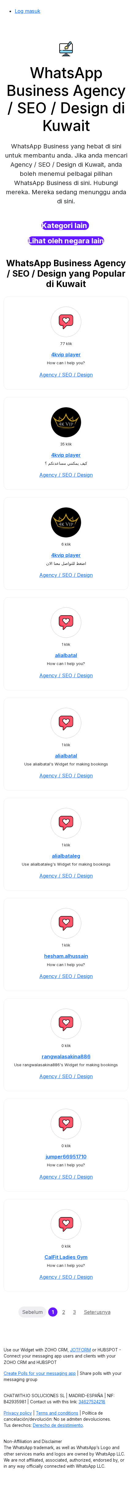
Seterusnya (97, 1312)
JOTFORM (80, 1349)
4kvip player (66, 354)
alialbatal (66, 655)
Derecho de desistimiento (58, 1425)
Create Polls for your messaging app (40, 1373)
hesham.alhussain (66, 956)
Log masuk (27, 11)
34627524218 (92, 1401)
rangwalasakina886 (66, 1056)
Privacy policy (18, 1413)
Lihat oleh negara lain (66, 240)
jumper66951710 (66, 1157)
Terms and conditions (57, 1413)
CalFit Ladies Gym (66, 1257)
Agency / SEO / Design (66, 375)
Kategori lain (65, 225)
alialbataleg (66, 856)
